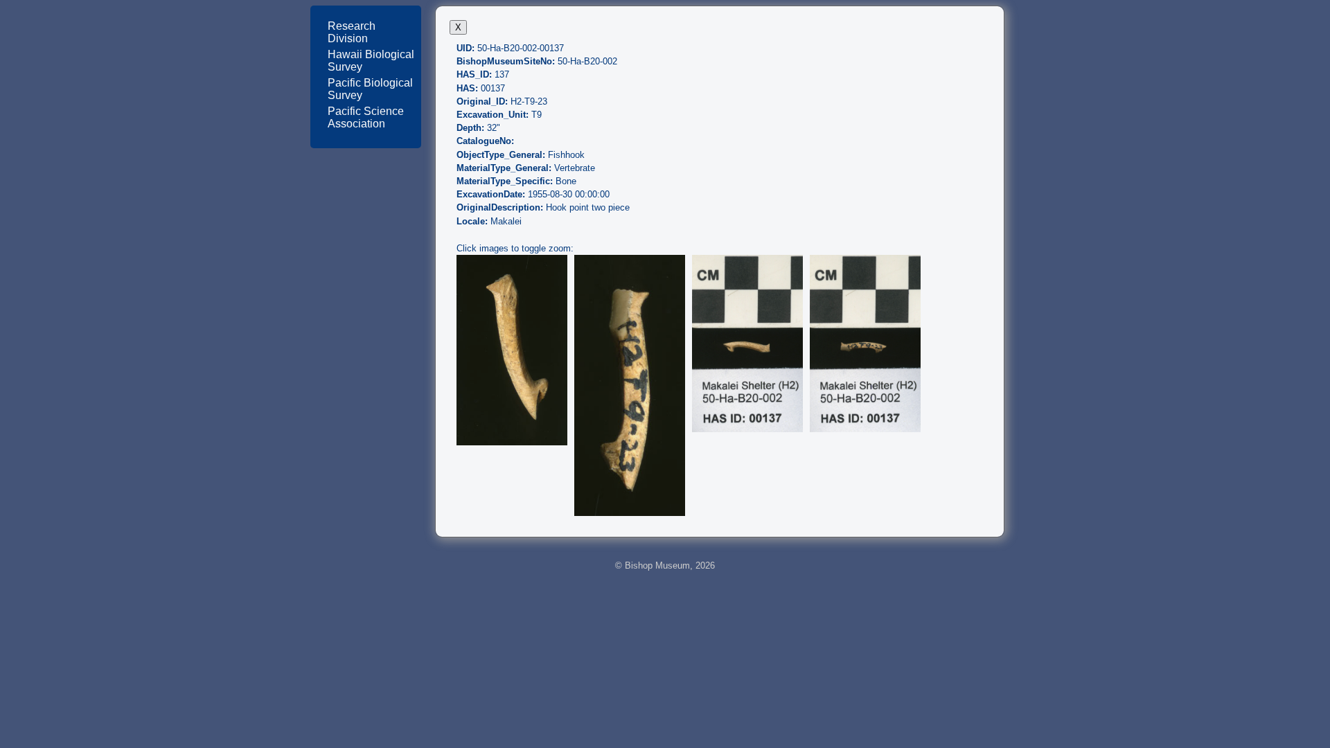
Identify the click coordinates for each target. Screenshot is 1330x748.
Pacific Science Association (366, 117)
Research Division (351, 32)
